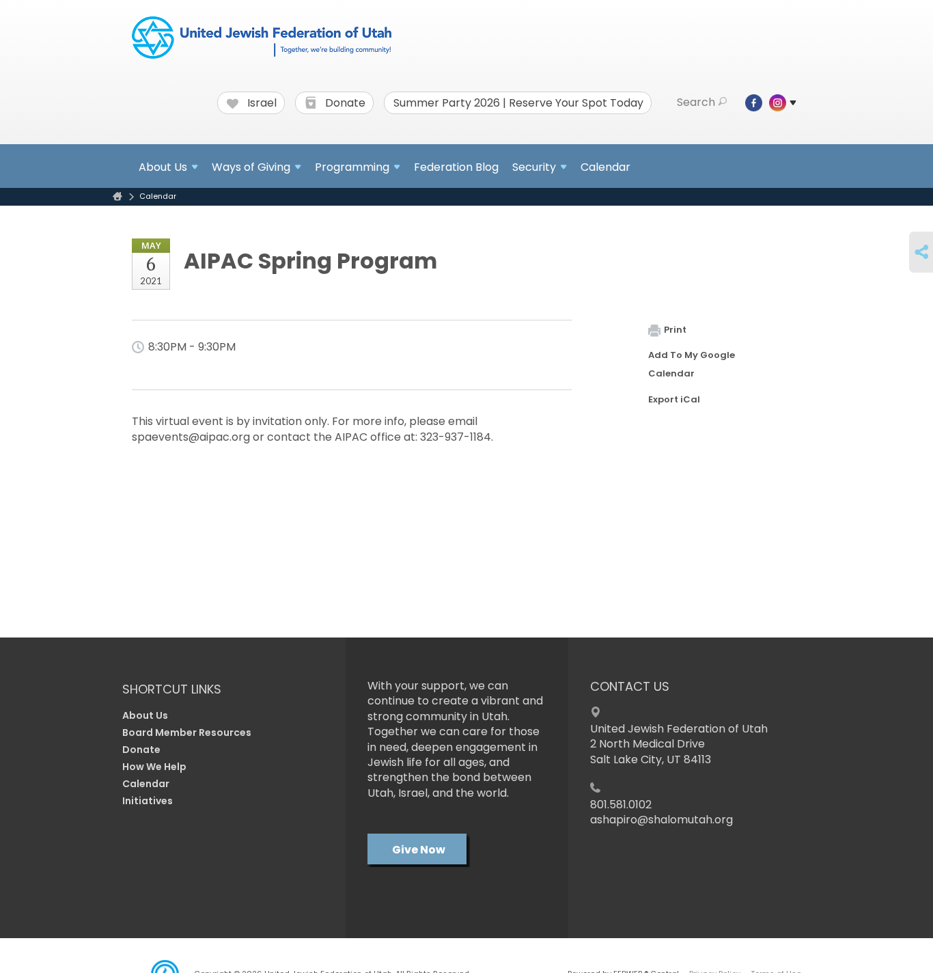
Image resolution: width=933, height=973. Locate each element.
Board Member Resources (186, 732)
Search (696, 102)
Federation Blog (456, 167)
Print (675, 329)
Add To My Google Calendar (691, 364)
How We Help (154, 766)
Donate (343, 103)
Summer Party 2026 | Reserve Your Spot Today (518, 103)
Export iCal (674, 399)
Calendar (605, 167)
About (163, 167)
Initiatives (147, 801)
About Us (145, 715)
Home (117, 196)
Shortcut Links (171, 689)
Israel (261, 103)
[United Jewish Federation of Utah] (261, 38)
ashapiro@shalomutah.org (661, 819)
